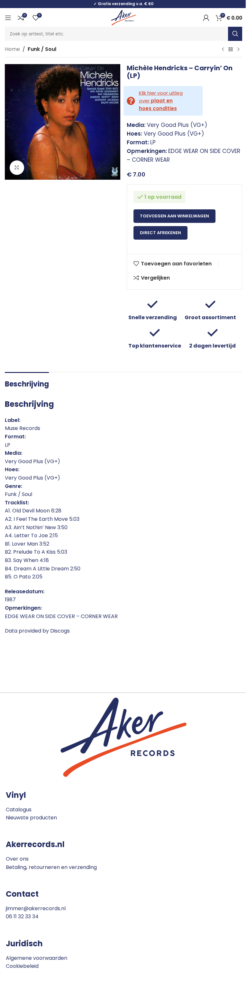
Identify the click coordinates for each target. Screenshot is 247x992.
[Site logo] (123, 17)
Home (12, 49)
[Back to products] (230, 49)
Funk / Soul (42, 49)
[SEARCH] (235, 34)
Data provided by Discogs (37, 630)
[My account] (206, 17)
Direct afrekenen (160, 233)
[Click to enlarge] (17, 167)
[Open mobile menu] (8, 17)
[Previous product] (223, 49)
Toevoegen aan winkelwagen (174, 216)
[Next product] (238, 49)
